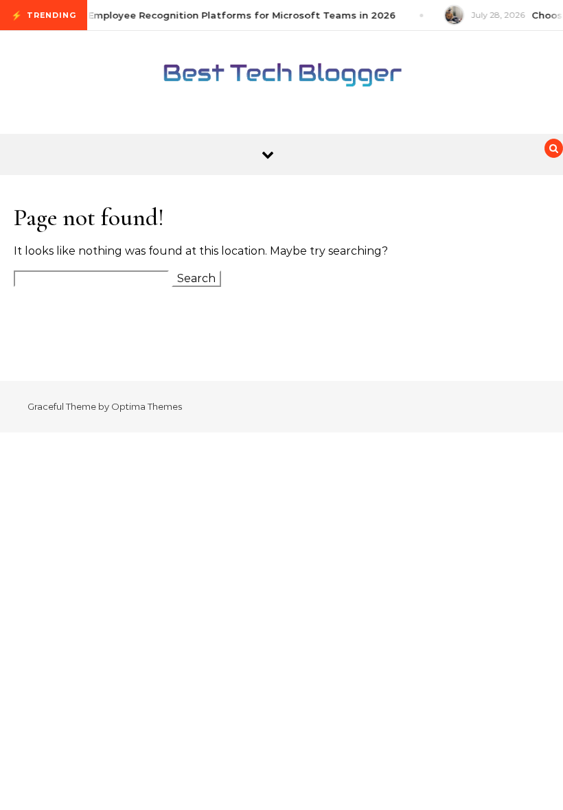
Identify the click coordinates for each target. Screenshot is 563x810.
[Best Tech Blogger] (281, 76)
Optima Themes (146, 406)
